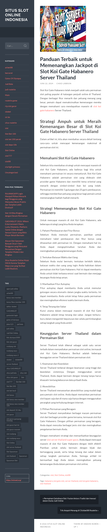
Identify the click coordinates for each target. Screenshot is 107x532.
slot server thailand (14, 447)
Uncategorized (11, 172)
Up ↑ (76, 527)
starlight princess (12, 167)
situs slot (23, 373)
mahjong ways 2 (13, 355)
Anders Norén (91, 524)
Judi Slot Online (12, 333)
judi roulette (10, 89)
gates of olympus (13, 320)
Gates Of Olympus (13, 78)
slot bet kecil (11, 391)
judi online (10, 329)
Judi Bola (9, 84)
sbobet (8, 111)
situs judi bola (12, 373)
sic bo (7, 117)
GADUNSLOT (12, 311)
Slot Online (10, 150)
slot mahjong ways (13, 438)
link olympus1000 (13, 337)
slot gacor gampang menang (14, 420)
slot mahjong (11, 434)
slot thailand (11, 456)
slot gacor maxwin (13, 429)
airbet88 (9, 67)
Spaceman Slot (12, 460)
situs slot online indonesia (17, 15)
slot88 (8, 161)
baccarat (9, 73)
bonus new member (14, 298)
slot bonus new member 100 (15, 405)
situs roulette (11, 123)
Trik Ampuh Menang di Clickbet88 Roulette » (79, 510)
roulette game (11, 100)
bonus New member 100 (16, 302)
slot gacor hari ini (13, 425)
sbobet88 (18, 360)
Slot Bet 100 (10, 134)
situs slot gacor (12, 377)
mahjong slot (11, 346)
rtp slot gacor (11, 106)
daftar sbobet (12, 306)
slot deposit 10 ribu (14, 410)
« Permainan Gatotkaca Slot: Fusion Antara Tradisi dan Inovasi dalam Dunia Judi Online (69, 499)
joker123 (10, 324)
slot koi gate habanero (88, 481)
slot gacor (10, 414)
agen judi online (12, 289)
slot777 (8, 156)
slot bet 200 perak (13, 139)
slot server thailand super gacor (62, 439)
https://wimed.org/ (13, 480)
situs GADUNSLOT (14, 368)
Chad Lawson (63, 83)
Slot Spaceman (12, 452)
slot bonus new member (15, 399)
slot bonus (10, 395)
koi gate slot (59, 481)
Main (7, 95)
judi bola (20, 324)
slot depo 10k (11, 145)
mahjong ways (12, 351)
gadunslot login (12, 315)
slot (6, 128)
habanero (49, 481)
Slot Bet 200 (11, 386)
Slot (22, 377)
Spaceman (23, 456)
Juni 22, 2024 (46, 83)
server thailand (12, 364)
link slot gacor (12, 342)
